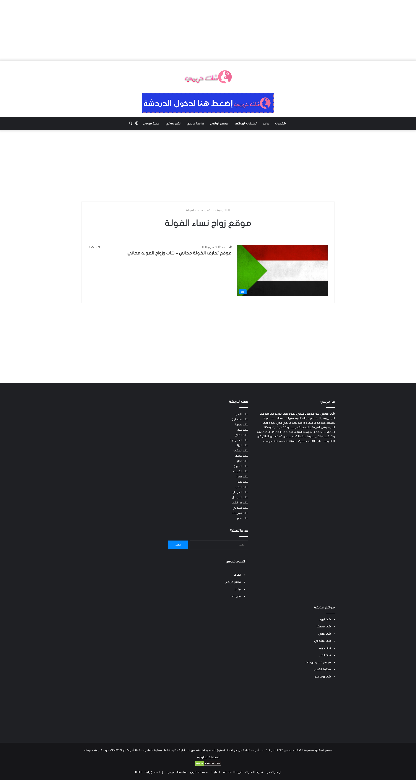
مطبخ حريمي (151, 123)
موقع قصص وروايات (318, 662)
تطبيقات (236, 596)
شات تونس (241, 455)
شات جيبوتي (240, 507)
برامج (266, 123)
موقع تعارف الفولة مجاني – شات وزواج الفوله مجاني (179, 253)
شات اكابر (325, 655)
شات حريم (325, 648)
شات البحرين (241, 466)
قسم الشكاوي (199, 772)
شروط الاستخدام (232, 772)
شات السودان (240, 492)
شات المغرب (240, 450)
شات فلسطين (240, 419)
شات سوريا (241, 424)
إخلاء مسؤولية (154, 772)
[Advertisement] (208, 30)
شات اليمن (242, 487)
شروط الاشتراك (254, 772)
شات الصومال (240, 497)
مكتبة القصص (322, 669)
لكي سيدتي (173, 123)
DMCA (138, 772)
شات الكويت (240, 471)
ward (225, 247)
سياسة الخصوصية (176, 772)
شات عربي (324, 633)
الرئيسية (222, 210)
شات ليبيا (242, 481)
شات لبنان (242, 429)
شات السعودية (239, 440)
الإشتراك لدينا (273, 772)
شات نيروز (325, 619)
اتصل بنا (215, 772)
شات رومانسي (322, 676)
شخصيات (280, 123)
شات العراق (241, 434)
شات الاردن (242, 414)
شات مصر (242, 518)
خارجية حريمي (195, 123)
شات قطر (242, 460)
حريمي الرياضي (219, 123)
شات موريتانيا (240, 513)
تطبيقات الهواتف (246, 123)
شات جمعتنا (324, 626)
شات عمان (242, 476)
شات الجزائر (242, 445)
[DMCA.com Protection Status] (208, 765)
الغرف (237, 574)
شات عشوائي (322, 640)
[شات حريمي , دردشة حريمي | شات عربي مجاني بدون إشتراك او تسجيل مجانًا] (208, 77)
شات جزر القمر (239, 502)
